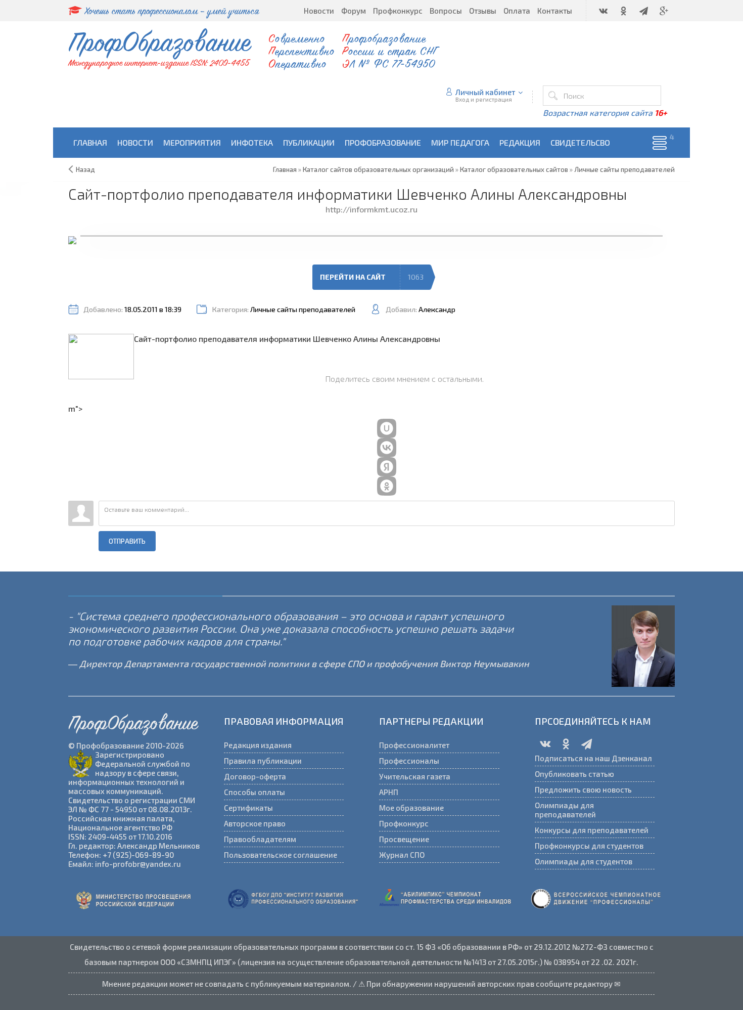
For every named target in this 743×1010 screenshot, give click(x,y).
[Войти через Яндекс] (386, 466)
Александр (437, 309)
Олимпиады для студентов (583, 861)
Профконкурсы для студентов (589, 845)
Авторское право (255, 823)
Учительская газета (414, 776)
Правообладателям (260, 839)
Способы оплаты (254, 792)
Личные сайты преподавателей (302, 309)
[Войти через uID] (386, 428)
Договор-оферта (255, 776)
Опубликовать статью (574, 773)
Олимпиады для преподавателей (565, 810)
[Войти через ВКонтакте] (386, 447)
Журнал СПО (402, 854)
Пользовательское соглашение (280, 854)
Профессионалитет (414, 745)
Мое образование (411, 807)
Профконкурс (404, 823)
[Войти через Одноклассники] (386, 486)
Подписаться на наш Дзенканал (593, 758)
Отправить (127, 541)
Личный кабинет (485, 92)
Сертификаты (248, 807)
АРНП (388, 792)
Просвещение (404, 839)
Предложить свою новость (583, 789)
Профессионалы (409, 760)
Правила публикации (263, 760)
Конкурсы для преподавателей (591, 830)
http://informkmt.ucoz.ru (371, 209)
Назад (85, 169)
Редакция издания (258, 745)
